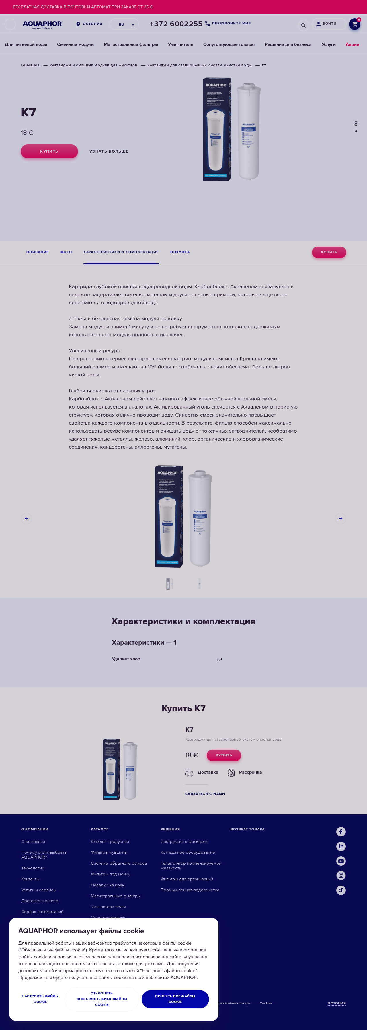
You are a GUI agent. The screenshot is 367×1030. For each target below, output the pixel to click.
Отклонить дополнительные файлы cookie (102, 999)
